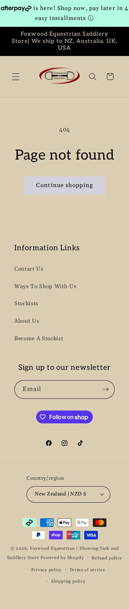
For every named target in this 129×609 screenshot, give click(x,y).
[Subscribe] (105, 389)
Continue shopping (64, 185)
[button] (15, 76)
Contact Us (29, 269)
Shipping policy (68, 581)
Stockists (26, 303)
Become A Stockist (38, 338)
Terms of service (87, 570)
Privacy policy (46, 570)
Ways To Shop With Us (45, 286)
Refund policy (107, 558)
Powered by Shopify (62, 557)
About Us (26, 321)
